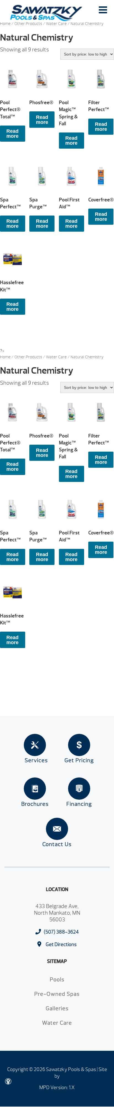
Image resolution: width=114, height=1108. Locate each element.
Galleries (57, 1008)
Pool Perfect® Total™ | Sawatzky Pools (46, 13)
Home (5, 23)
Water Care (56, 23)
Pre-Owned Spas (57, 994)
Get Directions (61, 944)
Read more (12, 133)
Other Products (28, 23)
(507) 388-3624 (61, 932)
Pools (57, 979)
